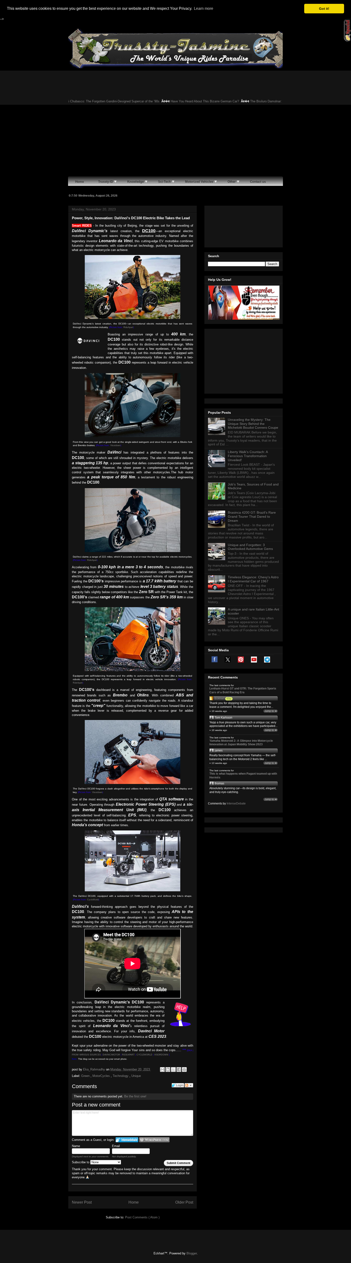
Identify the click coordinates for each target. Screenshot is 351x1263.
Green (85, 1076)
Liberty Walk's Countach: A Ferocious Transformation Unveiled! (248, 456)
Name (76, 1146)
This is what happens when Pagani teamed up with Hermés (243, 775)
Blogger (191, 1253)
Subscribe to (81, 1162)
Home (133, 1202)
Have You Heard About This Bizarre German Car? (188, 101)
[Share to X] (173, 1069)
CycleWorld (93, 899)
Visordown (115, 445)
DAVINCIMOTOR (111, 1055)
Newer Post (82, 1202)
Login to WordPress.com (154, 1139)
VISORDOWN (161, 1055)
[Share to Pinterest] (184, 1069)
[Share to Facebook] (178, 1069)
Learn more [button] (203, 8)
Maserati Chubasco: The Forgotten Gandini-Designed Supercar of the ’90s (91, 101)
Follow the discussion (189, 1085)
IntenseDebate (236, 803)
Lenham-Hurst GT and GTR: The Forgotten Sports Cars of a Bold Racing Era (242, 690)
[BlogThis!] (167, 1069)
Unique (136, 1076)
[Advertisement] (175, 140)
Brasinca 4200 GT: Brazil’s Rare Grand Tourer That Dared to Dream (252, 516)
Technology (121, 1076)
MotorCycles (101, 1076)
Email (116, 1146)
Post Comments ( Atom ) (142, 1217)
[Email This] (162, 1069)
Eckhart (219, 698)
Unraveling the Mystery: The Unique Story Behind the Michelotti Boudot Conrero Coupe (253, 424)
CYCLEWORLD (144, 1055)
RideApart (128, 327)
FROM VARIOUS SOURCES (86, 1055)
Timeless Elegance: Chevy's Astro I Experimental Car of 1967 (253, 579)
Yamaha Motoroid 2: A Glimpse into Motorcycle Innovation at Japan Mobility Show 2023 (241, 742)
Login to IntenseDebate (127, 1139)
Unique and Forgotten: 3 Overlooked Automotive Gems (250, 547)
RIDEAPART (128, 1055)
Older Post (184, 1202)
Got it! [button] (324, 8)
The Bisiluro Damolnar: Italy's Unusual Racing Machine (271, 101)
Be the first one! (135, 1096)
